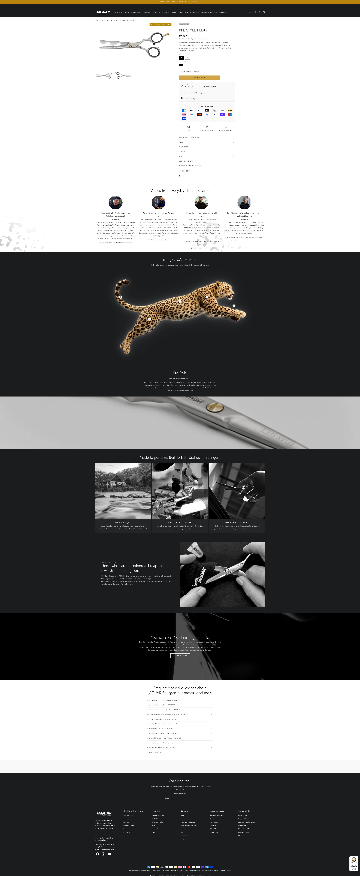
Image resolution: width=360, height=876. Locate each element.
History (183, 819)
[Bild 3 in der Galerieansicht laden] (123, 75)
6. (187, 58)
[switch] (354, 869)
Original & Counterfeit (216, 829)
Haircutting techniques (216, 815)
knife (124, 829)
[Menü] (357, 857)
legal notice (205, 870)
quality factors (214, 822)
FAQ (182, 839)
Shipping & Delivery (244, 819)
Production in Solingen (188, 822)
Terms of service (184, 870)
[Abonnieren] (195, 799)
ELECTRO (126, 822)
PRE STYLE (110, 20)
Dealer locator (242, 815)
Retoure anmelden (243, 832)
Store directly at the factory (189, 825)
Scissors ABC (214, 825)
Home (96, 20)
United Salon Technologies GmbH (141, 870)
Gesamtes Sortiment (129, 815)
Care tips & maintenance (217, 819)
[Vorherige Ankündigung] (95, 5)
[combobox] (250, 12)
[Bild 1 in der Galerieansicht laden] (104, 75)
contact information (214, 870)
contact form (185, 836)
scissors (125, 819)
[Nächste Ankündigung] (265, 5)
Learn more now (180, 656)
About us (183, 815)
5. (181, 58)
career (183, 829)
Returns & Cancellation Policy (247, 822)
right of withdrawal (195, 870)
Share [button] (182, 176)
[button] (118, 12)
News (182, 832)
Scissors (102, 20)
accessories (126, 832)
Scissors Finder (214, 832)
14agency (167, 870)
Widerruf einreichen (244, 829)
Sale (153, 832)
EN (249, 12)
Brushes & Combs (128, 825)
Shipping (190, 39)
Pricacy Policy (174, 870)
